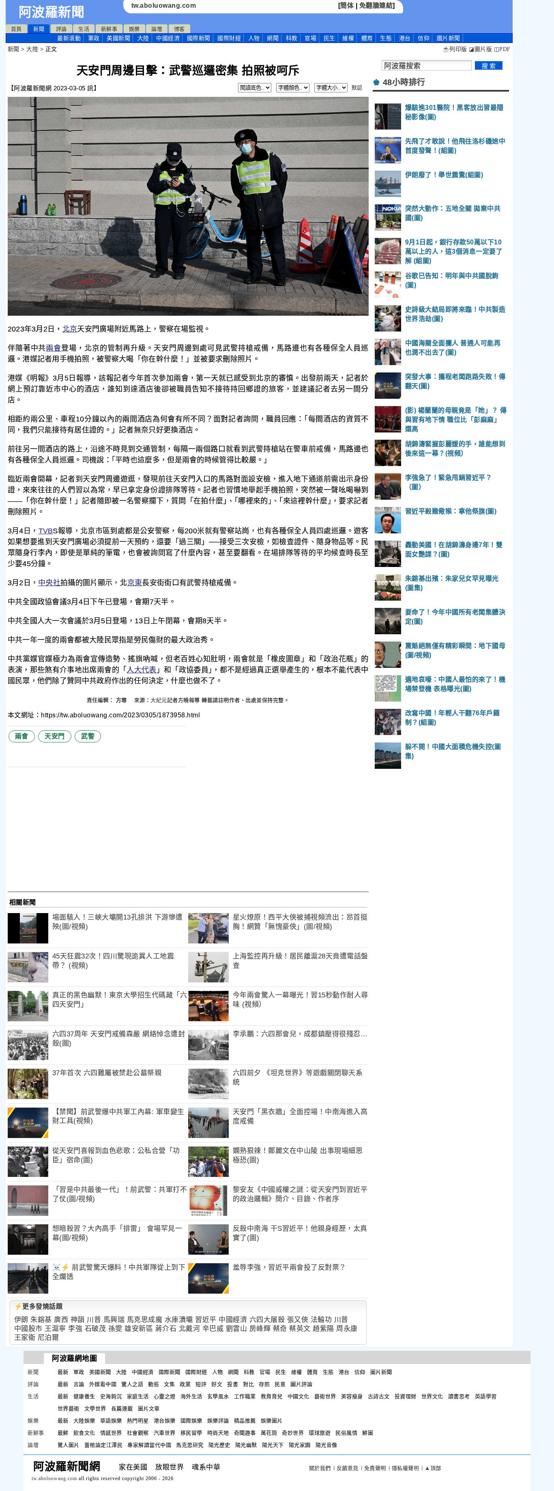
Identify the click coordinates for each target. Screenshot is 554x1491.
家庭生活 (138, 1396)
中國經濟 (168, 38)
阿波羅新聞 (52, 12)
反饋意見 (348, 1468)
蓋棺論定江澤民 (103, 1445)
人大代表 (141, 670)
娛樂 (134, 29)
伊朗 (21, 1320)
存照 (264, 1384)
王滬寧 (55, 1329)
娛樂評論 (218, 1421)
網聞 (273, 38)
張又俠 (298, 1320)
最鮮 (63, 1433)
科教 (292, 38)
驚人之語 (132, 1384)
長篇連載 (122, 1408)
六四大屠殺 (267, 1320)
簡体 (347, 5)
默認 (357, 88)
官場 (310, 38)
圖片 (448, 38)
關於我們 (320, 1468)
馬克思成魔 (145, 1320)
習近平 (206, 1320)
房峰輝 (260, 1329)
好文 (216, 1384)
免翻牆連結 (376, 5)
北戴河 (189, 1329)
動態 (153, 1384)
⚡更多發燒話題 (38, 1306)
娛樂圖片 (272, 1421)
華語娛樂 (111, 1421)
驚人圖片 (68, 1445)
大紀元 (158, 700)
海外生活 (191, 1396)
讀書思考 (459, 1396)
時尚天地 (218, 1433)
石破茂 (95, 1329)
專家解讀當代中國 (149, 1445)
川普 (94, 1320)
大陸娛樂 (84, 1421)
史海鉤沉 (111, 1396)
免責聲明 (375, 1468)
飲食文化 (84, 1433)
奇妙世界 (293, 1433)
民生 (329, 38)
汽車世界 (165, 1433)
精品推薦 (245, 1421)
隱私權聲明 (405, 1468)
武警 (87, 736)
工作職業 (245, 1396)
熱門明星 (138, 1421)
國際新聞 (198, 38)
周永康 (347, 1329)
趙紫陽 (323, 1329)
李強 (75, 1329)
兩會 (53, 348)
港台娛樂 (165, 1421)
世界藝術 (68, 1408)
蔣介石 (166, 1329)
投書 (232, 1384)
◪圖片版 (480, 49)
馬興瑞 (114, 1320)
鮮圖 (367, 1433)
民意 (280, 1384)
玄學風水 (218, 1396)
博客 (179, 29)
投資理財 (406, 1396)
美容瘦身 (352, 1396)
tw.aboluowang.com (163, 5)
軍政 (94, 38)
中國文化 (298, 1396)
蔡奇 (280, 1329)
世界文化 (432, 1396)
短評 (200, 1384)
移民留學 (191, 1433)
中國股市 (28, 1329)
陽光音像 (326, 1445)
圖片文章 (149, 1408)
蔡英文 (300, 1329)
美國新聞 (118, 38)
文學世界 (95, 1408)
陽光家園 (300, 1445)
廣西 (61, 1320)
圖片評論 (301, 1384)
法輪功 (321, 1320)
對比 (248, 1384)
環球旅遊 (320, 1433)
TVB (46, 531)
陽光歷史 (219, 1445)
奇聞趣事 (245, 1433)
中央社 (49, 583)
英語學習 (486, 1396)
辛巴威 (213, 1329)
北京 (69, 329)
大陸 (143, 38)
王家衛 (25, 1337)
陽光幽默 (246, 1445)
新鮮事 (109, 29)
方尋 (122, 700)
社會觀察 (138, 1433)
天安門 (55, 736)
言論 (78, 1384)
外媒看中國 (103, 1384)
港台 (405, 38)
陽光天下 (273, 1445)
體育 (367, 38)
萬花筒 (269, 1433)
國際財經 (229, 38)
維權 (348, 38)
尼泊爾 (48, 1337)
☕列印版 (454, 49)
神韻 (78, 1320)
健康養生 (84, 1396)
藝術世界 (325, 1396)
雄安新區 (139, 1329)
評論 (61, 29)
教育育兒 (272, 1396)
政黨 (185, 1384)
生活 (83, 29)
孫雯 (115, 1329)
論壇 (156, 29)
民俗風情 (346, 1433)
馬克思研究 (190, 1445)
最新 (69, 38)
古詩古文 (379, 1396)
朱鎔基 (41, 1320)
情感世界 (111, 1433)
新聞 (38, 29)
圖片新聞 (381, 1372)
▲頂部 (433, 1468)
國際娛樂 (191, 1421)
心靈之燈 (165, 1396)
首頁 (16, 29)
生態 (386, 38)
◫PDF (502, 49)
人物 (254, 38)
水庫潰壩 (179, 1320)
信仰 (423, 38)
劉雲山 (236, 1329)
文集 (169, 1384)
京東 (134, 583)
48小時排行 (404, 82)
